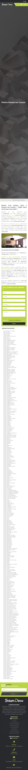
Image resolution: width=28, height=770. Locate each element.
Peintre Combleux (7, 416)
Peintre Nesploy (6, 554)
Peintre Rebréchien (7, 593)
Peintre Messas (6, 534)
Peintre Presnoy (6, 588)
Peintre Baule (6, 350)
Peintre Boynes (6, 374)
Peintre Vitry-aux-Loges (8, 676)
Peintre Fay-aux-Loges (8, 455)
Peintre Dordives (7, 442)
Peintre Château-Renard (8, 399)
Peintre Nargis (6, 553)
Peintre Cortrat (6, 421)
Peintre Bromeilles (7, 381)
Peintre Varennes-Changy (9, 662)
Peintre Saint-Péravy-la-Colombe (10, 627)
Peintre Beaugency (7, 355)
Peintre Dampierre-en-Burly (9, 437)
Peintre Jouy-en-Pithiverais (9, 486)
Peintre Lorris (6, 518)
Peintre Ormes (6, 566)
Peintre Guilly (6, 476)
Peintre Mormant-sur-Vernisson (10, 548)
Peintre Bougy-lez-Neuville (9, 369)
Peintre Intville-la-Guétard (9, 483)
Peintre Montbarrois (7, 541)
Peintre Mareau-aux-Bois (8, 526)
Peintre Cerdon (6, 386)
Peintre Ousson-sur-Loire (8, 569)
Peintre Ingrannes (7, 480)
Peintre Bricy (6, 380)
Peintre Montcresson (8, 544)
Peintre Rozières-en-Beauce (9, 597)
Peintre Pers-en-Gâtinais (8, 581)
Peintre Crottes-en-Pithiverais (9, 433)
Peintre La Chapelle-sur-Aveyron (10, 493)
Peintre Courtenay (7, 431)
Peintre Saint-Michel (7, 626)
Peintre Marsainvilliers (8, 529)
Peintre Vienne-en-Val (8, 665)
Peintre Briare (6, 377)
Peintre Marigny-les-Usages (9, 528)
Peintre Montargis (7, 540)
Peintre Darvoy (6, 438)
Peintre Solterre (6, 643)
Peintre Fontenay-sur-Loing (9, 461)
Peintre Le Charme (7, 508)
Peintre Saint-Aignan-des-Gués (10, 599)
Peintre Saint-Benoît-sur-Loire (9, 602)
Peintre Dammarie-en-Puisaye (9, 435)
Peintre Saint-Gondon (8, 612)
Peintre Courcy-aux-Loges (9, 427)
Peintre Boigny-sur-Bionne (9, 360)
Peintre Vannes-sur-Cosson (9, 661)
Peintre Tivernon (7, 654)
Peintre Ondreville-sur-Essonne (10, 564)
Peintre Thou (6, 652)
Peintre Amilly (6, 332)
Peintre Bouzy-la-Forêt (8, 373)
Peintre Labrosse (7, 500)
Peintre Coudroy (6, 423)
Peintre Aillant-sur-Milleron (9, 331)
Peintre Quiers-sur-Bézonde (9, 591)
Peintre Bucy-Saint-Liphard (9, 383)
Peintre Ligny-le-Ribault (8, 513)
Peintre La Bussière (7, 489)
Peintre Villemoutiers (8, 669)
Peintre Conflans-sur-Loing (9, 418)
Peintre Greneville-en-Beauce (9, 473)
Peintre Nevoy (6, 558)
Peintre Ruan (6, 598)
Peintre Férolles (6, 458)
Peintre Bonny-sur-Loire (8, 366)
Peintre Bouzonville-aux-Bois (9, 372)
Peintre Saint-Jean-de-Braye (9, 616)
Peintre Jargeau (6, 485)
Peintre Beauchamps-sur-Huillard (10, 353)
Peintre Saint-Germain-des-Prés (10, 611)
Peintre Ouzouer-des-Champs (9, 573)
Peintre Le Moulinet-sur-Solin (9, 509)
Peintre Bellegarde (7, 358)
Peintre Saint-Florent (7, 610)
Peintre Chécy (6, 407)
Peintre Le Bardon (7, 505)
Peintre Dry (5, 444)
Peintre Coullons (7, 424)
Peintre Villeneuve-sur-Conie (9, 671)
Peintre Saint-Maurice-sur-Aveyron (11, 624)
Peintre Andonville (7, 333)
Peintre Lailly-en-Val (7, 502)
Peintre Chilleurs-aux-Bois (9, 412)
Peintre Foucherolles (7, 462)
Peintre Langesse (7, 504)
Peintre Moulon (6, 550)
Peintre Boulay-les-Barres (9, 371)
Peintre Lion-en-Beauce (8, 514)
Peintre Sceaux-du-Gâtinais (9, 636)
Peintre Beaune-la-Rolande (9, 357)
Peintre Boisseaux (7, 363)
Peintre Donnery (7, 441)
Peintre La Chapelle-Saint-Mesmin (10, 491)
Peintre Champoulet (7, 393)
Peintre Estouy (6, 453)
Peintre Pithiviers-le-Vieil (8, 585)
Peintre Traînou (6, 656)
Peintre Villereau (7, 672)
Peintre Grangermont (8, 472)
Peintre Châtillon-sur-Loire (9, 404)
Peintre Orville (6, 568)
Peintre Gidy (6, 467)
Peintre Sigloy (6, 641)
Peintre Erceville (6, 449)
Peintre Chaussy (6, 406)
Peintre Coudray (6, 422)
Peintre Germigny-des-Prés (9, 466)
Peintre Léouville (7, 510)
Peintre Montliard (7, 547)
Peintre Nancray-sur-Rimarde (9, 551)
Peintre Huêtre (6, 478)
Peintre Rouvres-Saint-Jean (9, 596)
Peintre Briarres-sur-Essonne (9, 378)
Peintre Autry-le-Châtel (8, 343)
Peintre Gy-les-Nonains (8, 477)
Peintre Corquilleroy (7, 420)
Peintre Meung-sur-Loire (8, 535)
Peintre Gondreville (7, 471)
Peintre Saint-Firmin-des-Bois (9, 607)
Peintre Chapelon (7, 396)
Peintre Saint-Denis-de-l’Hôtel (9, 605)
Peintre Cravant (6, 432)
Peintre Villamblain (7, 667)
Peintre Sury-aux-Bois (8, 647)
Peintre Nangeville (7, 552)
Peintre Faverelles (7, 454)
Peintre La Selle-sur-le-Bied (9, 498)
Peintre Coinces (6, 415)
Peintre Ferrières (7, 459)
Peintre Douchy (6, 443)
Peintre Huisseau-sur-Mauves (9, 479)
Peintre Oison (6, 562)
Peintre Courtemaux (7, 428)
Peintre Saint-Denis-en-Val (9, 606)
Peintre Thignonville (7, 649)
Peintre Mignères (7, 538)
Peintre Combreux (7, 417)
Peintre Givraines (7, 470)
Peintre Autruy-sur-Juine (8, 342)
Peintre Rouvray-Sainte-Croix (9, 595)
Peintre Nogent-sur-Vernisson (9, 560)
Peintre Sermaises (7, 640)
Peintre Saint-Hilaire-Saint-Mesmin (11, 614)
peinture (12, 215)
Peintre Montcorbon (7, 543)
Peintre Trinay (6, 660)
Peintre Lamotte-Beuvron (8, 503)
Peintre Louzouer (7, 520)
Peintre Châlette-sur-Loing (9, 391)
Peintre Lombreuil (7, 516)
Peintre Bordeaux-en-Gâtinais (9, 367)
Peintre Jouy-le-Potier (8, 487)
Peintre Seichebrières (8, 637)
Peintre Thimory (6, 650)
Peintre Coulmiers (7, 425)
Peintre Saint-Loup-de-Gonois (9, 619)
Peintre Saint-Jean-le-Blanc (9, 618)
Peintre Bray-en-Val (7, 375)
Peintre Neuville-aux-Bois (8, 555)
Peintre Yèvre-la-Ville (8, 678)
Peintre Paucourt (7, 580)
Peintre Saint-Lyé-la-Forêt (8, 621)
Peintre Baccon (6, 346)
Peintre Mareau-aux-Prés (8, 527)
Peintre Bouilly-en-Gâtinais (9, 370)
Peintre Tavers (6, 648)
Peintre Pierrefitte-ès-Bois (9, 582)
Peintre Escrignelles (7, 452)
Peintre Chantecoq (7, 395)
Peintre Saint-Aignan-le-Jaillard (10, 600)
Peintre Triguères (7, 658)
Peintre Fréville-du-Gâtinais (9, 463)
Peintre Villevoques (7, 673)
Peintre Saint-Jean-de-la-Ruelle (10, 617)
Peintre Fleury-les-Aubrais (9, 460)
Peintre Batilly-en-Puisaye (9, 349)
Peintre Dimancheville (8, 440)
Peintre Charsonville (7, 398)
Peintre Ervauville (7, 450)
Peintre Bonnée (6, 365)
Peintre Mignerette (7, 539)
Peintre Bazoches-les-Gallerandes (10, 351)
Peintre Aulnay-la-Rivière (8, 341)
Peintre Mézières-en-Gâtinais (9, 536)
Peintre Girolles (6, 469)
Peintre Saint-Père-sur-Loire (9, 628)
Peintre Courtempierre (8, 429)
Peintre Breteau (6, 376)
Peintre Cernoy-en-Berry (8, 387)
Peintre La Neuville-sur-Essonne (10, 496)
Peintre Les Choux (7, 512)
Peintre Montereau (7, 545)
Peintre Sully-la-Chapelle (8, 645)
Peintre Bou (6, 368)
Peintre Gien (6, 468)
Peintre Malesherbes (8, 522)
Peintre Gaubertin (7, 464)
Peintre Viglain (6, 666)
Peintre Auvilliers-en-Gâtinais (9, 344)
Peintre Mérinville (7, 533)
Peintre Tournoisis (7, 655)
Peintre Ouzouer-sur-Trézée (9, 576)
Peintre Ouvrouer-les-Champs (9, 572)
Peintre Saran (6, 635)
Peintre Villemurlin (7, 670)
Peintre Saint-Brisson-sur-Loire (10, 603)
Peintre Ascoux (6, 337)
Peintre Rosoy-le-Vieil (8, 594)
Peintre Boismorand (7, 362)
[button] (21, 4)
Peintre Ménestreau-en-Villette (10, 531)
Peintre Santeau (6, 633)
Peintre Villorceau (7, 674)
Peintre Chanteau (7, 394)
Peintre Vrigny (6, 677)
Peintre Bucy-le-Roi (7, 382)
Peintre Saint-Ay (6, 601)
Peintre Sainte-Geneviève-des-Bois (10, 631)
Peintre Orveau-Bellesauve (9, 567)
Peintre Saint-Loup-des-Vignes (10, 620)
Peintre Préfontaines (7, 587)
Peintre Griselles (7, 474)
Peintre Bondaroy (7, 364)
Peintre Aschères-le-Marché (9, 336)
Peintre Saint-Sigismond (8, 630)
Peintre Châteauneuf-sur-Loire (10, 400)
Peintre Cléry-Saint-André (9, 414)
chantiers (17, 224)
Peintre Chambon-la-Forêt (9, 392)
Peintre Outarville (7, 571)
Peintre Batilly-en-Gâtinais (9, 348)
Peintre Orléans (6, 565)
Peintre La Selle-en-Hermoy (9, 497)
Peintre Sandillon (7, 632)
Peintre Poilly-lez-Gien (8, 586)
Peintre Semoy (6, 638)
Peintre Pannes (6, 578)
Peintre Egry (6, 446)
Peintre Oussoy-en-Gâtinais (9, 570)
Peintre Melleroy (7, 530)
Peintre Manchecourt (8, 523)
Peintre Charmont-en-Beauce (9, 397)
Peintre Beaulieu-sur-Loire (9, 356)
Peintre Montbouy (7, 542)
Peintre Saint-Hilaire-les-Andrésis (10, 613)
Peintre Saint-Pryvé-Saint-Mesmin (10, 629)
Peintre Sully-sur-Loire (8, 646)
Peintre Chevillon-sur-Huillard (9, 409)
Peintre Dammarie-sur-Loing (9, 436)
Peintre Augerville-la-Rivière (9, 340)
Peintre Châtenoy (7, 401)
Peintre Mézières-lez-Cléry (9, 537)
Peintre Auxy (6, 345)
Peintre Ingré (6, 482)
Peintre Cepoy (6, 384)
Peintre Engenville (7, 447)
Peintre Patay (6, 579)
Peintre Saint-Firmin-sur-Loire (9, 609)
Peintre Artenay (6, 335)
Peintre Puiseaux (7, 590)
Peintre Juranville (7, 488)
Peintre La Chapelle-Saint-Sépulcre (11, 492)
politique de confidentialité (15, 320)
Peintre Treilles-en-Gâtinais (9, 657)
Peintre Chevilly (6, 410)
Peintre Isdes (6, 484)
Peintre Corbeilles (7, 419)
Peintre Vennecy (6, 663)
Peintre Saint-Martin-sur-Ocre (9, 623)
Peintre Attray (6, 338)
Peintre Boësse (6, 359)
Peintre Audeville (7, 339)
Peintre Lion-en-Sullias (8, 515)
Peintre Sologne (6, 642)
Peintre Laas (6, 499)
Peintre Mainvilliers (7, 521)
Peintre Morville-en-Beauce (9, 549)
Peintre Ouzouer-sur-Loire (9, 575)
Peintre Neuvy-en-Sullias (8, 556)
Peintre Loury (6, 519)
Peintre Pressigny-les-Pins (9, 589)
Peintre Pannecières (7, 577)
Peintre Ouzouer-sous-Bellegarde (10, 574)
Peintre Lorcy (6, 517)
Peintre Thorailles (7, 651)
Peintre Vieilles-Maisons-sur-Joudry (11, 664)
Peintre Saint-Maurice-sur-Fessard (10, 625)
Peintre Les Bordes (7, 511)
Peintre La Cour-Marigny (8, 494)
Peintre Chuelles (7, 413)
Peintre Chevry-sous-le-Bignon (10, 411)
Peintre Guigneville (7, 475)
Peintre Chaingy (6, 390)
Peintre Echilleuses (7, 445)
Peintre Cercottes (7, 385)
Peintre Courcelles (7, 426)
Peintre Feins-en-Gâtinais (8, 457)
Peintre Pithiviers (7, 584)
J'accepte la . (12, 320)
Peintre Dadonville (7, 434)
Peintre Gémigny (7, 465)
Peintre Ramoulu (7, 592)
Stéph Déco (16, 216)
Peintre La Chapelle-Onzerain (9, 490)
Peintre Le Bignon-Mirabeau (9, 507)
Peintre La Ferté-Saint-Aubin (9, 495)
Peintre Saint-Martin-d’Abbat (9, 622)
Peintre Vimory (6, 675)
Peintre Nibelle (6, 559)
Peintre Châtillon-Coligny (8, 402)
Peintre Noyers (6, 561)
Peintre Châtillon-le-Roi (8, 403)
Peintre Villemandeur (8, 668)
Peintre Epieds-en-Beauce (9, 448)
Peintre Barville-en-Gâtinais (9, 347)
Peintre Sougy (6, 644)
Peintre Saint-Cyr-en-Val (8, 604)
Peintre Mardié (6, 525)
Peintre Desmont (7, 439)
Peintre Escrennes (7, 451)
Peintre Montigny (7, 546)
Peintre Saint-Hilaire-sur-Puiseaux (10, 615)
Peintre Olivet (6, 563)
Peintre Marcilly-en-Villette (9, 524)
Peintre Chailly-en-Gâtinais (9, 389)
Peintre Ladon (6, 501)
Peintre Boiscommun (8, 361)
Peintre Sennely (6, 639)
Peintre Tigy (6, 653)
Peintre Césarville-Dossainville (10, 388)
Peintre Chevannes (7, 408)
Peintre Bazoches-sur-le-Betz (9, 352)
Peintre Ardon (6, 334)
